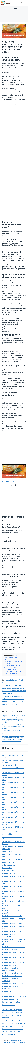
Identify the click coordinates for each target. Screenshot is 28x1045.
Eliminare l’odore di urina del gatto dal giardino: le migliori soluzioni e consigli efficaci (13, 726)
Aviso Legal (7, 1043)
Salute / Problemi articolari (12, 1002)
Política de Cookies (18, 1043)
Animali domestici (9, 765)
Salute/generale (8, 1035)
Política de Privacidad (16, 1041)
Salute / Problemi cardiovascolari (8, 1006)
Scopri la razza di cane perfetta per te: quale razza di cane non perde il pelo (13, 716)
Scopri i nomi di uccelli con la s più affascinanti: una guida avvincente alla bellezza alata (13, 732)
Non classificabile (8, 871)
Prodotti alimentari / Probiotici (13, 939)
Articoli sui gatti (8, 862)
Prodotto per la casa (10, 999)
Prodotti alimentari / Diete (12, 924)
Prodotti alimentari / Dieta (12, 916)
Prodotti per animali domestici (13, 947)
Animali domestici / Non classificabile (11, 833)
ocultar (16, 655)
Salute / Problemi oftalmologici (14, 1023)
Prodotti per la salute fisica (12, 976)
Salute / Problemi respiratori (12, 1029)
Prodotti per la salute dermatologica (10, 969)
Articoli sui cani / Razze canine (13, 859)
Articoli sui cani (7, 852)
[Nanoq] (6, 3)
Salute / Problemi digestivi (12, 1010)
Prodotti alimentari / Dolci (12, 931)
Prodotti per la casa (9, 950)
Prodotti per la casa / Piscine (13, 962)
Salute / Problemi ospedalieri (13, 1026)
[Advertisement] (14, 15)
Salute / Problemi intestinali (12, 1020)
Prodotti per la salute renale (12, 984)
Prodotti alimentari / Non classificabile (11, 935)
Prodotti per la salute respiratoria (10, 987)
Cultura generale (8, 865)
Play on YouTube (8, 481)
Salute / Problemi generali (12, 1013)
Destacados (7, 868)
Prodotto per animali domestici (14, 996)
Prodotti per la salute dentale (13, 965)
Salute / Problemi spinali (11, 1032)
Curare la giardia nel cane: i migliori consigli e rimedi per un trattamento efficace (13, 720)
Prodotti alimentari (9, 874)
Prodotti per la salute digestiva (13, 973)
